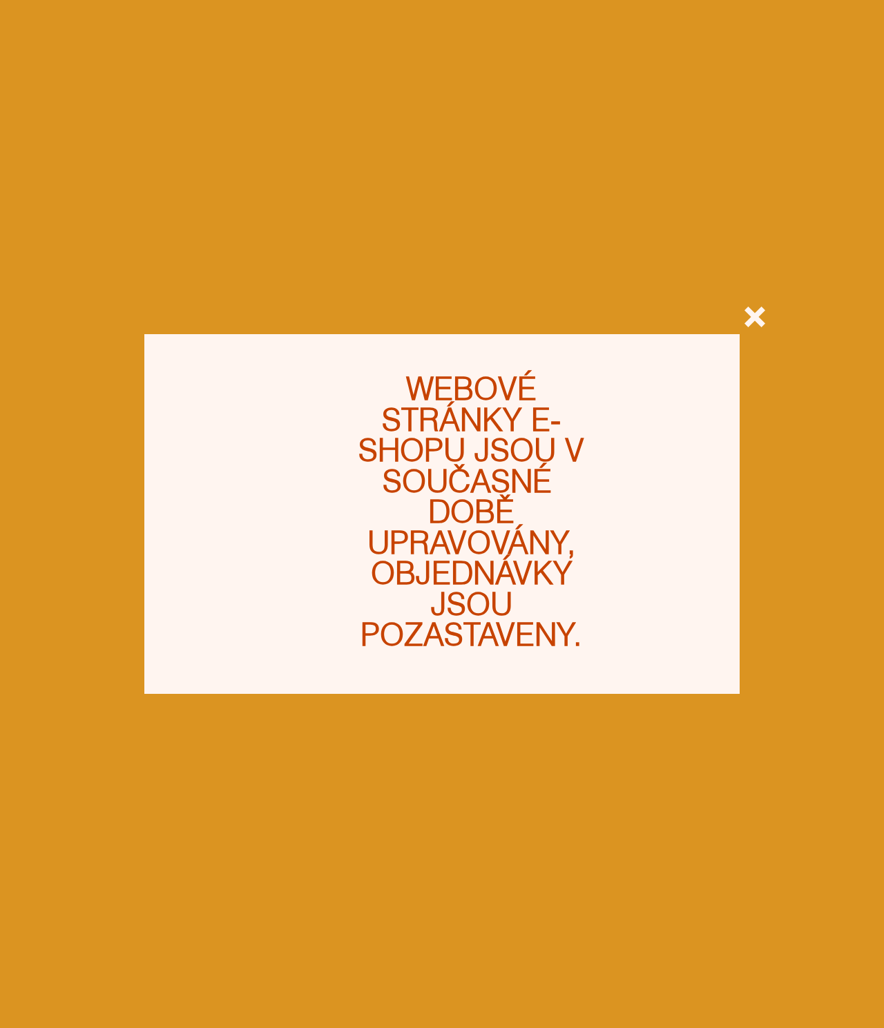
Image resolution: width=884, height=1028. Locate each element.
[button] (754, 317)
